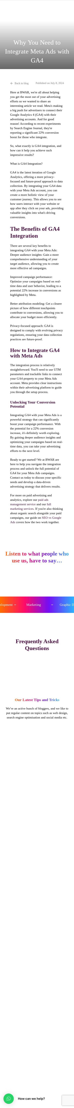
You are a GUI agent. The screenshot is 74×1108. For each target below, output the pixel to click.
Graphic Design (37, 953)
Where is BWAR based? (37, 662)
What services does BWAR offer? (37, 658)
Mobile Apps (37, 986)
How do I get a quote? (37, 689)
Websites (37, 979)
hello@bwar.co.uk (37, 1025)
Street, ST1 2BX (37, 1038)
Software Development (37, 999)
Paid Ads (37, 973)
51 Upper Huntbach (37, 1031)
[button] (8, 1099)
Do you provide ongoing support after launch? (37, 685)
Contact (37, 934)
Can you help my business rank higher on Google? (37, 671)
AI (37, 966)
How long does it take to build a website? (37, 680)
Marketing (37, 992)
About (37, 921)
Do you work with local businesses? (37, 676)
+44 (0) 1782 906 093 (37, 1018)
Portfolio (37, 927)
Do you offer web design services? (37, 667)
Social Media (37, 960)
